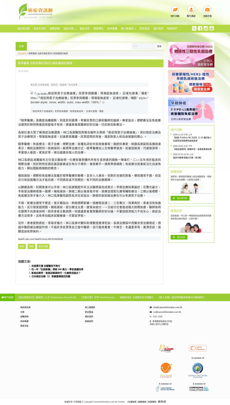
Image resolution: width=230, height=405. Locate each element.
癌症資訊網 (23, 28)
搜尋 (159, 46)
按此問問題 (182, 198)
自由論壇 (22, 53)
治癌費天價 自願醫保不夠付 (45, 266)
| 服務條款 (142, 402)
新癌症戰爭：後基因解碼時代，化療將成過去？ (56, 273)
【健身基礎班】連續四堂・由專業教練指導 (192, 149)
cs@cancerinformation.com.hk (167, 312)
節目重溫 (145, 28)
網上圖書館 (127, 28)
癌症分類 (69, 28)
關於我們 (158, 28)
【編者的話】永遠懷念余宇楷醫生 (136, 297)
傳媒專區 (98, 28)
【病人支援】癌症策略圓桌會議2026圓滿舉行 (181, 297)
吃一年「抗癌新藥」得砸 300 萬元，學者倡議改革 (57, 269)
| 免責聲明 (151, 402)
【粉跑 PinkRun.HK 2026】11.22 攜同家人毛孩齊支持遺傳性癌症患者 (192, 139)
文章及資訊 (39, 28)
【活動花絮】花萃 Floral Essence (97, 297)
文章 (22, 312)
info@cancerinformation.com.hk (167, 307)
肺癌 (24, 187)
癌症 (22, 246)
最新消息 (85, 28)
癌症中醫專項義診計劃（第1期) (187, 157)
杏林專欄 (112, 28)
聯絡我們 (172, 28)
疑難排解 (55, 28)
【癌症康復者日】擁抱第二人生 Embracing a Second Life (46, 297)
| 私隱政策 (132, 402)
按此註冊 (181, 237)
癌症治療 (45, 120)
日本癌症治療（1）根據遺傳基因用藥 (50, 276)
